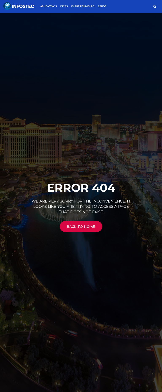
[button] (154, 6)
